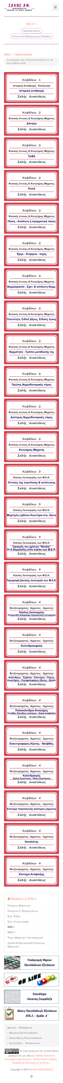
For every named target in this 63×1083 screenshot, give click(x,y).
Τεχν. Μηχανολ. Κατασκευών (25, 937)
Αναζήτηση (15, 1043)
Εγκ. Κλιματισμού (18, 921)
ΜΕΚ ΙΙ (11, 932)
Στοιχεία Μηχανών (19, 905)
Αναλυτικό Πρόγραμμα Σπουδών (31, 36)
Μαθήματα (25, 1027)
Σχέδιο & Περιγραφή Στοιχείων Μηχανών (26, 944)
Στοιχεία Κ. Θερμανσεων (23, 910)
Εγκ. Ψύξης (14, 916)
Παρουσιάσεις (31, 30)
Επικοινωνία (32, 1043)
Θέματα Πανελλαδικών (23, 1032)
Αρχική (11, 1027)
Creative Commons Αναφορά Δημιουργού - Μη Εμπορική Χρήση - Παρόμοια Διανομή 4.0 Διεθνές (31, 1059)
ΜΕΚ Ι (11, 926)
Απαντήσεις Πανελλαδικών (25, 1037)
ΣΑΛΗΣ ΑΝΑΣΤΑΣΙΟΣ (41, 1069)
